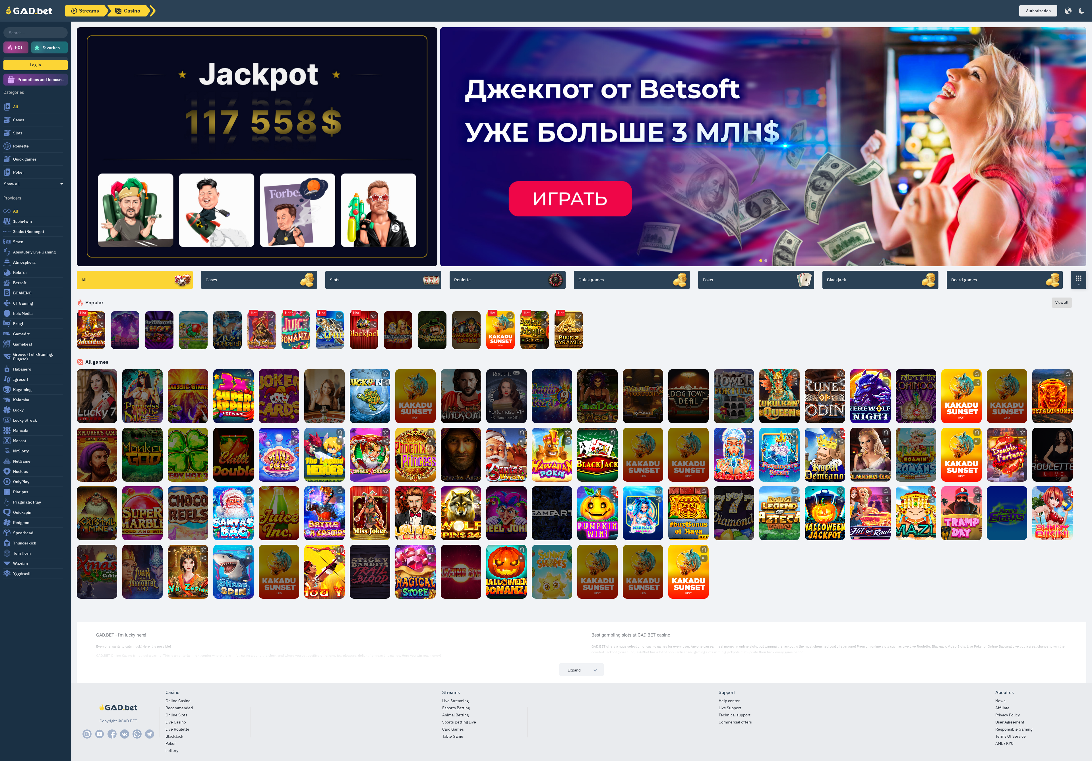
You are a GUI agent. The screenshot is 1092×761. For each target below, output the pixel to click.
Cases (18, 119)
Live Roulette (177, 729)
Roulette (21, 146)
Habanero (22, 369)
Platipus (20, 491)
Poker (18, 172)
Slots (17, 133)
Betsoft (19, 282)
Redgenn (21, 522)
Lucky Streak (25, 420)
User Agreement (1009, 722)
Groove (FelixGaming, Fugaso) (33, 356)
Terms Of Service (1010, 736)
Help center (729, 701)
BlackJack (174, 736)
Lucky (18, 410)
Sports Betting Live (459, 722)
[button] (1038, 10)
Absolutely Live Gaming (34, 252)
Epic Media (23, 313)
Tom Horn (22, 553)
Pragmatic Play (27, 502)
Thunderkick (24, 543)
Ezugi (18, 323)
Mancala (20, 430)
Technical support (734, 715)
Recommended (179, 708)
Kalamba (21, 399)
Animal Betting (455, 715)
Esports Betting (456, 708)
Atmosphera (24, 262)
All (15, 106)
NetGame (21, 461)
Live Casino (176, 722)
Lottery (172, 750)
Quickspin (22, 512)
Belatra (20, 272)
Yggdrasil (21, 573)
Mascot (19, 440)
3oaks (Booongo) (28, 231)
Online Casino (178, 701)
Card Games (453, 729)
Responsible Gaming (1013, 729)
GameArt (21, 333)
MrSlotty (21, 451)
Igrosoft (20, 379)
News (1000, 701)
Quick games (25, 159)
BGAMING (22, 293)
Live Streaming (455, 701)
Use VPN (125, 340)
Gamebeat (22, 344)
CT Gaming (23, 303)
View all (1061, 302)
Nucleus (20, 471)
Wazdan (20, 563)
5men (18, 241)
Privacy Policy (1007, 715)
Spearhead (23, 532)
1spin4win (22, 221)
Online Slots (176, 715)
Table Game (452, 736)
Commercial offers (735, 722)
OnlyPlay (21, 481)
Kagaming (22, 389)
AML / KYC (1004, 743)
